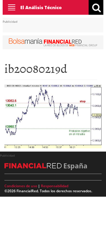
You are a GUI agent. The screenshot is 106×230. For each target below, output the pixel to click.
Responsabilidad (54, 185)
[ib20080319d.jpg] (53, 116)
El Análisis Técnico (41, 7)
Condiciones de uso (20, 185)
